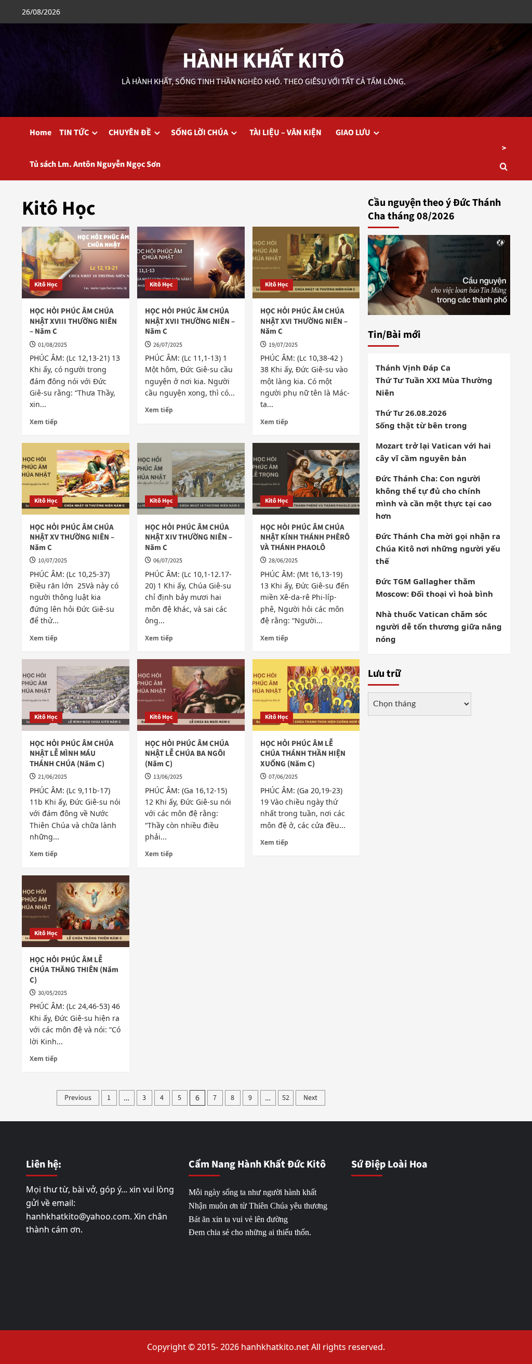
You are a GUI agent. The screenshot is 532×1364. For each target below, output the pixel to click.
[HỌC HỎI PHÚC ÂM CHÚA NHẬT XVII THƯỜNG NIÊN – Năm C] (191, 262)
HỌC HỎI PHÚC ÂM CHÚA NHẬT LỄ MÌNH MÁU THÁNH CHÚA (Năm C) (72, 753)
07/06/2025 (283, 776)
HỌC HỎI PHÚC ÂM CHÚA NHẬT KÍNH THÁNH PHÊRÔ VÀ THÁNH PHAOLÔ (305, 537)
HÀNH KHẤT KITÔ (263, 60)
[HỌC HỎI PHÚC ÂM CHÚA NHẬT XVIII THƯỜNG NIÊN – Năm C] (75, 262)
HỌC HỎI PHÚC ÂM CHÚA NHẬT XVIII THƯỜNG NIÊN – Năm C (73, 321)
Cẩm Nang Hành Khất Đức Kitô (257, 1164)
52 (285, 1098)
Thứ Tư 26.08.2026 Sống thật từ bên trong (421, 419)
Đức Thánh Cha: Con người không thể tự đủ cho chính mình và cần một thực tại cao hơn (433, 497)
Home (40, 132)
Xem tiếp (44, 421)
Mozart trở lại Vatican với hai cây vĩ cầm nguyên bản (433, 451)
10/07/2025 (52, 560)
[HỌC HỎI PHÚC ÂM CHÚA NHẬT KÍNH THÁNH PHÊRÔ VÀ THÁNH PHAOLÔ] (306, 479)
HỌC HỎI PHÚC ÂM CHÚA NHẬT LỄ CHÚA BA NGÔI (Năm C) (187, 753)
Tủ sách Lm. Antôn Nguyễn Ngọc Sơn (95, 164)
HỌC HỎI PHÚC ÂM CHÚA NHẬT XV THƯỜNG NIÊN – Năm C (72, 537)
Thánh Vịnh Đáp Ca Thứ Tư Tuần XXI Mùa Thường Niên (434, 380)
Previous (77, 1098)
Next (310, 1098)
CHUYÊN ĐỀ (130, 132)
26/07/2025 (167, 344)
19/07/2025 (283, 344)
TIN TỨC (74, 132)
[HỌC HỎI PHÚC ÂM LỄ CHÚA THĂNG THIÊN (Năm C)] (75, 911)
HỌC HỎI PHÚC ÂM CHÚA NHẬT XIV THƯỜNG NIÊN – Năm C (188, 537)
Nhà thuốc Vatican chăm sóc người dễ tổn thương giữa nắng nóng (439, 626)
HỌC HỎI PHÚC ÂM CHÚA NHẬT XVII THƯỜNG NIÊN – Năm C (190, 321)
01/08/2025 (52, 344)
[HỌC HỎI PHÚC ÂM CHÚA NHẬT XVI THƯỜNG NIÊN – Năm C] (306, 262)
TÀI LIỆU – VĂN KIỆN (288, 132)
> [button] (504, 148)
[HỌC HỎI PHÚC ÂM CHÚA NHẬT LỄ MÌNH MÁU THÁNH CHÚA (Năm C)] (75, 695)
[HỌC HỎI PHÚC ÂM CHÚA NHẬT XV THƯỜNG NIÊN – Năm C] (75, 479)
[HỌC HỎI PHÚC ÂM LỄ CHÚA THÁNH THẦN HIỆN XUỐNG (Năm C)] (306, 695)
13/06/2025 (167, 776)
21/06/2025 (52, 776)
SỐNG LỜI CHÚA (199, 132)
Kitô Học (46, 284)
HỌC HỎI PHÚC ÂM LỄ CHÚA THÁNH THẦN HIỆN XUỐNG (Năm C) (302, 753)
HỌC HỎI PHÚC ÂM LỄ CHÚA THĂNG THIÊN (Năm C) (74, 970)
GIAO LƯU (353, 132)
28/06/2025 (283, 560)
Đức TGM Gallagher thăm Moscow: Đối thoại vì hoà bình (434, 587)
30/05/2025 (52, 993)
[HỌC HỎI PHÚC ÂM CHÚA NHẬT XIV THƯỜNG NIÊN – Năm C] (191, 479)
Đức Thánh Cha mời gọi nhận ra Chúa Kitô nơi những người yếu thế (438, 548)
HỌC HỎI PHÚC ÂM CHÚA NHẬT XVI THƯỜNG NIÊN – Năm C (304, 321)
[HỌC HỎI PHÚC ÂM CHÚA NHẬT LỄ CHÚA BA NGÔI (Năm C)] (191, 695)
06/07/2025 (167, 560)
